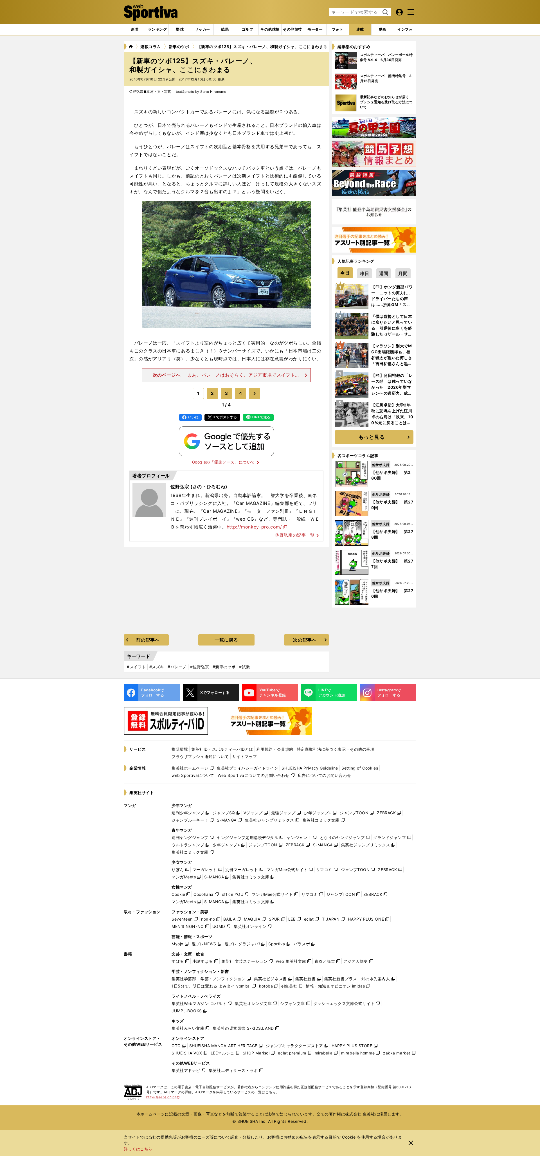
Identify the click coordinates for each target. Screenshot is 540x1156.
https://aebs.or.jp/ (163, 1097)
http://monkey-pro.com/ (254, 527)
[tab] (180, 29)
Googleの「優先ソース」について (223, 462)
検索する (384, 12)
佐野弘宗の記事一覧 (294, 535)
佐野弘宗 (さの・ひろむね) (199, 486)
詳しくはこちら (138, 1148)
